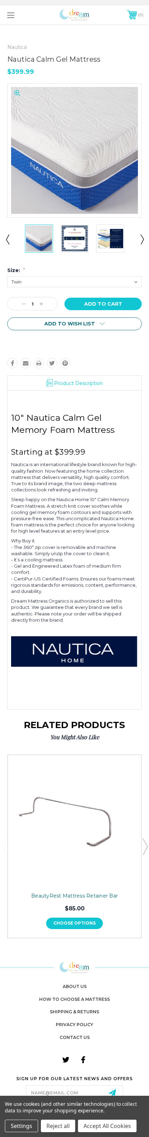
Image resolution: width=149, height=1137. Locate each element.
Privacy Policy (74, 1024)
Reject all (58, 1126)
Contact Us (75, 1037)
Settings (21, 1126)
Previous (7, 239)
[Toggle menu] (20, 15)
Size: (16, 270)
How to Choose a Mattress (74, 999)
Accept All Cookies (107, 1126)
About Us (75, 986)
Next (142, 239)
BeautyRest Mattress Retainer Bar (74, 896)
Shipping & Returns (74, 1011)
